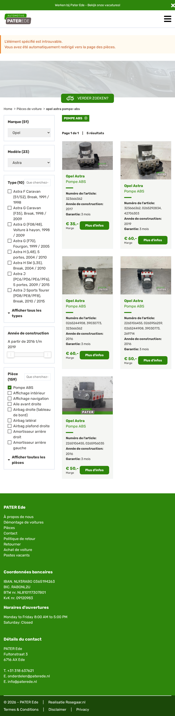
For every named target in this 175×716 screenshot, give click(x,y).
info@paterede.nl (22, 681)
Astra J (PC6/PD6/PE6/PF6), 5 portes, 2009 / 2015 (31, 279)
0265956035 (94, 443)
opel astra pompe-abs (63, 109)
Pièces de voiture (29, 109)
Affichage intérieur (29, 393)
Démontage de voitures (24, 522)
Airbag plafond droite (31, 426)
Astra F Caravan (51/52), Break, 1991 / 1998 (31, 197)
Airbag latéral (24, 420)
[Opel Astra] (87, 155)
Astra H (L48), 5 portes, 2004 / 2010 (30, 254)
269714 (129, 334)
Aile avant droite (27, 404)
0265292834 (151, 208)
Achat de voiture (18, 550)
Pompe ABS (23, 387)
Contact (10, 533)
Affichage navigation (31, 398)
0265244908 (75, 323)
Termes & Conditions (21, 709)
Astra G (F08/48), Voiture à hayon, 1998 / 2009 (31, 230)
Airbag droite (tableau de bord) (32, 412)
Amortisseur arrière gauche (29, 445)
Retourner (12, 544)
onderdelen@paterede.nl (29, 676)
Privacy (82, 709)
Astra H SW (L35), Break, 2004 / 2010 (29, 265)
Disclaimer (57, 709)
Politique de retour (19, 539)
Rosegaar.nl (75, 702)
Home (8, 109)
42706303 (131, 213)
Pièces (9, 528)
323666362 (74, 199)
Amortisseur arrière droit (29, 434)
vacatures (112, 5)
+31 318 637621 (20, 670)
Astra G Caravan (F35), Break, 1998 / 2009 (29, 213)
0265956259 (153, 323)
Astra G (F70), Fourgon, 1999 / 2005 (31, 243)
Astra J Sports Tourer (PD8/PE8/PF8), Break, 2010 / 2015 (31, 295)
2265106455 (133, 323)
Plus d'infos (94, 225)
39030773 (94, 323)
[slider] (11, 354)
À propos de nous (18, 517)
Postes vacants (17, 555)
